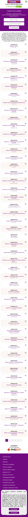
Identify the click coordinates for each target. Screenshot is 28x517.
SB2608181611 (14, 227)
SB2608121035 (14, 423)
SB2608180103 (14, 251)
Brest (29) (14, 253)
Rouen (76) (14, 103)
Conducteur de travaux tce (14, 118)
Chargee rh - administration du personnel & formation (14, 142)
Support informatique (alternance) (14, 150)
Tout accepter (14, 512)
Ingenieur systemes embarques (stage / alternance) (14, 244)
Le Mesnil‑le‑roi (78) (14, 333)
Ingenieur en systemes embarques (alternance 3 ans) (14, 135)
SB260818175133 (14, 204)
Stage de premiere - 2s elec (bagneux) (14, 362)
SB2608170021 (14, 297)
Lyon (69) (14, 88)
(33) (14, 207)
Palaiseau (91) (14, 395)
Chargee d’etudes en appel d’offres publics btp (14, 102)
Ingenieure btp (14, 369)
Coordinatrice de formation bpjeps (14, 377)
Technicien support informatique (14, 385)
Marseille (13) (14, 316)
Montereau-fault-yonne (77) (14, 199)
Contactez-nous (6, 456)
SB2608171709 (14, 101)
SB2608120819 (14, 431)
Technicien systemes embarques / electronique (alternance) (14, 62)
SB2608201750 (14, 76)
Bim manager (14, 236)
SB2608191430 (14, 149)
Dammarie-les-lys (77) (14, 363)
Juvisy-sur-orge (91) (14, 174)
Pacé (14, 214)
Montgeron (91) (14, 80)
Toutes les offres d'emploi (9, 469)
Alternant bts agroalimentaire (14, 315)
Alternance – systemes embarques (14, 307)
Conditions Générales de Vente (10, 487)
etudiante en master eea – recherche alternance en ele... (14, 181)
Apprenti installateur (14, 165)
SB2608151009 (14, 353)
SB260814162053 (14, 368)
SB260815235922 (14, 314)
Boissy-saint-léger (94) (14, 285)
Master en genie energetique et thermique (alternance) (14, 433)
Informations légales (8, 480)
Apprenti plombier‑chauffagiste (14, 70)
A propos (5, 459)
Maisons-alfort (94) (14, 418)
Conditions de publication (9, 485)
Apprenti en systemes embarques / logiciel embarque (14, 393)
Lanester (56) (14, 63)
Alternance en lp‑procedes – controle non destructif (14, 111)
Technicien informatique (14, 95)
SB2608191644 (14, 132)
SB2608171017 (14, 290)
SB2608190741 (14, 179)
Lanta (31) (14, 166)
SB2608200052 (14, 93)
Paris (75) (14, 47)
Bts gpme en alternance (14, 323)
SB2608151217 (14, 345)
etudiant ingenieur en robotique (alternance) (14, 252)
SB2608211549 (14, 59)
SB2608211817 (14, 52)
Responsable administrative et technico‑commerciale (14, 331)
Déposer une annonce (8, 474)
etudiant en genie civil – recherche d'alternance (14, 213)
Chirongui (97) (14, 378)
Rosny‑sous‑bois (14, 183)
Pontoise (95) (14, 159)
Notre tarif (5, 461)
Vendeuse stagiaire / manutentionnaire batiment (14, 401)
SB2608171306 (14, 275)
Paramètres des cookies (8, 482)
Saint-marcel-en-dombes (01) (14, 229)
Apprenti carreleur (14, 46)
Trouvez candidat (14, 11)
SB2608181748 (14, 219)
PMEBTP (22, 41)
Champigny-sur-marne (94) (14, 144)
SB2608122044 (14, 416)
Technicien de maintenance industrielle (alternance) (14, 87)
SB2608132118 (14, 399)
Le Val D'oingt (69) (14, 237)
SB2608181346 (14, 234)
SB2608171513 (14, 258)
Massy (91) (14, 348)
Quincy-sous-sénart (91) (14, 292)
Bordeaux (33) (14, 55)
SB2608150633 (14, 360)
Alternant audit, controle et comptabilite (14, 173)
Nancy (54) (14, 112)
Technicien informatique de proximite (14, 158)
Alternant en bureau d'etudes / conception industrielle (14, 198)
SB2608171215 (14, 282)
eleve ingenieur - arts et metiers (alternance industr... (14, 300)
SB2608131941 (14, 407)
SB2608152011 (14, 321)
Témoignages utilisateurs (9, 477)
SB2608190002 (14, 195)
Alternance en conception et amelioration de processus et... (14, 78)
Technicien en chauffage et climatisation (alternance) (14, 340)
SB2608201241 (14, 84)
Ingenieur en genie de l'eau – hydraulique (14, 425)
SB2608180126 (14, 242)
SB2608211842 (14, 44)
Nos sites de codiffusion (8, 464)
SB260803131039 (14, 117)
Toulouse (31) (14, 71)
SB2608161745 (14, 306)
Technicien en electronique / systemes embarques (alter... (14, 126)
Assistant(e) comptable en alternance (14, 417)
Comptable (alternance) (14, 53)
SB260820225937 (14, 68)
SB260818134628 (14, 212)
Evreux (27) (14, 402)
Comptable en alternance (14, 268)
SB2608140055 (14, 391)
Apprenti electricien (14, 283)
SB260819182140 (14, 108)
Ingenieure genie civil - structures (14, 228)
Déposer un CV (6, 472)
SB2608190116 (14, 188)
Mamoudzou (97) (14, 277)
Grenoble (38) (14, 190)
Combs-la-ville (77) (14, 324)
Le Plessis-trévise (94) (14, 411)
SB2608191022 (14, 171)
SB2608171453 (14, 267)
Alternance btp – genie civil (14, 354)
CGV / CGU (13, 498)
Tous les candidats (7, 467)
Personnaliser (14, 509)
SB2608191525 (14, 140)
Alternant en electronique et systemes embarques (14, 189)
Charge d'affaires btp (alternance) (14, 221)
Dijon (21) (14, 246)
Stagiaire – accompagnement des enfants (14, 276)
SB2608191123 (14, 164)
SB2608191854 (14, 124)
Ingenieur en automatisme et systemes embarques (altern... (14, 261)
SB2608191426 (14, 156)
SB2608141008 (14, 383)
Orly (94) (14, 371)
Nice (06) (14, 426)
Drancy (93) (14, 386)
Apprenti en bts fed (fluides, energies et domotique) (14, 409)
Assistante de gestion (14, 205)
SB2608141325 (14, 376)
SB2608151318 (14, 338)
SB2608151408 (14, 329)
